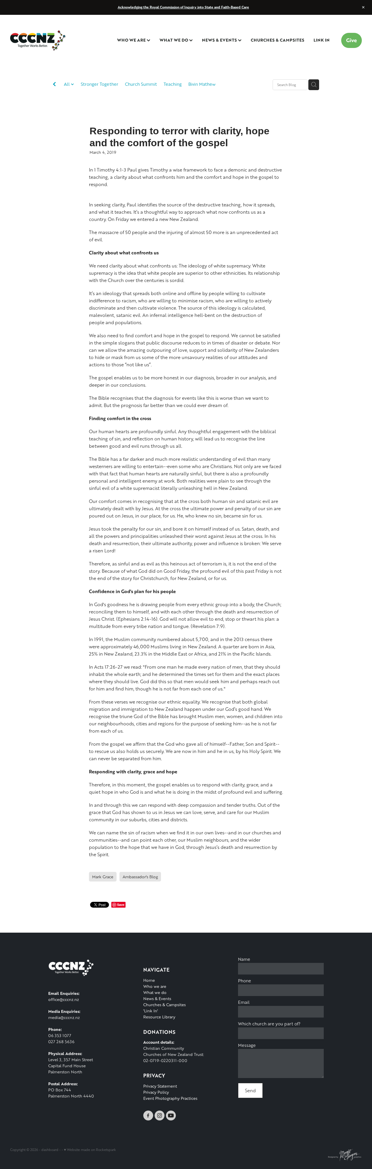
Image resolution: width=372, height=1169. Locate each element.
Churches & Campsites (164, 1004)
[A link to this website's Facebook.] (148, 1115)
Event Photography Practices (170, 1098)
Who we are (154, 986)
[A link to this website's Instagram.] (159, 1115)
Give (351, 40)
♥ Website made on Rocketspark (90, 1149)
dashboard (49, 1149)
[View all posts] (54, 85)
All (67, 84)
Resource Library (159, 1017)
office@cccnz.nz (63, 999)
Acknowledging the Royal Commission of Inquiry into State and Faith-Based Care (183, 7)
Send (250, 1090)
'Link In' (150, 1010)
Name (244, 959)
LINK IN (322, 40)
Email (244, 1002)
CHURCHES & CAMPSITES (277, 40)
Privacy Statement (160, 1086)
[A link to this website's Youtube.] (171, 1115)
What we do (155, 992)
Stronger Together (99, 84)
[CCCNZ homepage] (45, 40)
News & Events (157, 998)
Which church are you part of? (269, 1024)
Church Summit (141, 84)
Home (149, 980)
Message (247, 1045)
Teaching (173, 84)
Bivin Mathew (202, 84)
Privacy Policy (156, 1092)
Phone (244, 981)
